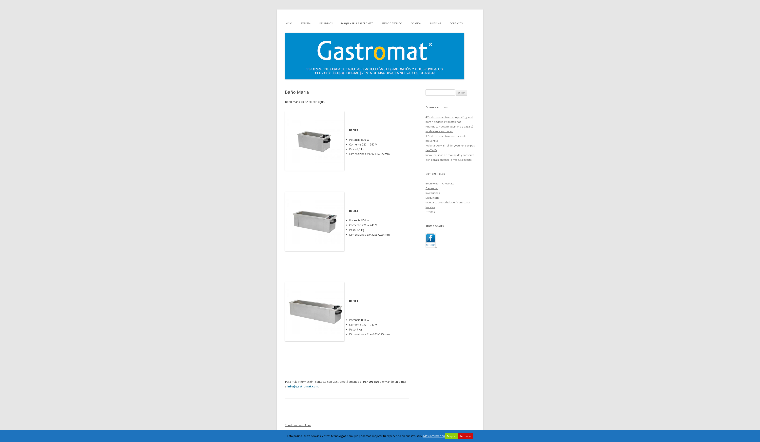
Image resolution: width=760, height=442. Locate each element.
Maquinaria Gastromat (357, 23)
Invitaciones (433, 193)
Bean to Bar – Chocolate (440, 183)
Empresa (306, 23)
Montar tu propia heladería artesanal (448, 202)
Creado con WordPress (298, 425)
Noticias (435, 23)
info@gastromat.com (302, 386)
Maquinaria (432, 197)
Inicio (288, 23)
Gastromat (432, 188)
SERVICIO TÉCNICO (392, 23)
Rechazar (465, 436)
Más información (434, 436)
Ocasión (416, 23)
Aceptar (451, 436)
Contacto (456, 23)
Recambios (325, 23)
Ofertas (430, 212)
